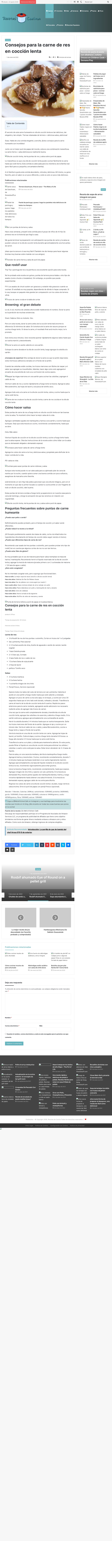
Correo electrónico (12, 1026)
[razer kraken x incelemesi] (56, 1129)
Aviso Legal (29, 1125)
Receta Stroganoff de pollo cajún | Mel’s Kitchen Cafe (86, 359)
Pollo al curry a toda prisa (24, 1065)
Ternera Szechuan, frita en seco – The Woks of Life (37, 187)
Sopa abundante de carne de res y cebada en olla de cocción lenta (38, 879)
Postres (60, 25)
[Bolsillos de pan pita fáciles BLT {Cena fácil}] (61, 957)
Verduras (75, 11)
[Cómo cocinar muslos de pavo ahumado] (15, 957)
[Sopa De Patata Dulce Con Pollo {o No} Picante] (101, 310)
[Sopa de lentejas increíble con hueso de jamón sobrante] (82, 1091)
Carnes (50, 11)
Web (40, 1026)
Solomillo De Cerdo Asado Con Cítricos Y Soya (86, 337)
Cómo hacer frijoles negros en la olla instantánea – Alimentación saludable (100, 129)
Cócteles (59, 11)
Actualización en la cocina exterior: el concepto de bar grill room (25, 1076)
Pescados (51, 25)
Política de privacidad (77, 1125)
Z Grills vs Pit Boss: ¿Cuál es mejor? (98, 232)
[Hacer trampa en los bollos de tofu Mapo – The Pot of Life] (45, 1068)
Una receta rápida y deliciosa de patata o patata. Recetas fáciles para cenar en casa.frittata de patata (63, 1079)
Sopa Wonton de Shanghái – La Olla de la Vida (86, 379)
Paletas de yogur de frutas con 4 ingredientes (99, 76)
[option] (38, 879)
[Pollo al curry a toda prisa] (8, 1068)
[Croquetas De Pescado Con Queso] (8, 1090)
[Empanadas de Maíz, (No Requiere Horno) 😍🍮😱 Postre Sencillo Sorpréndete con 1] (86, 109)
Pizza (101, 11)
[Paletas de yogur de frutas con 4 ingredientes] (86, 77)
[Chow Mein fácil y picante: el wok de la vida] (82, 1080)
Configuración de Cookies (59, 1125)
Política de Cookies (41, 1125)
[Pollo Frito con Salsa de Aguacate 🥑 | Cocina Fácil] (86, 218)
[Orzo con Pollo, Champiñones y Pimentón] (45, 1096)
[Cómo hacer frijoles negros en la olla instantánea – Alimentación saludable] (86, 130)
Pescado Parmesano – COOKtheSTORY (99, 207)
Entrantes (85, 11)
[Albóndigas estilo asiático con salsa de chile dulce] (38, 957)
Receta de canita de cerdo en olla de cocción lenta (99, 242)
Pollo (67, 11)
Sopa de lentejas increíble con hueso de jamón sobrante (99, 1090)
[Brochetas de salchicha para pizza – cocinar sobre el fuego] (86, 89)
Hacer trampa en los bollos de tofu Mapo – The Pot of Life (63, 1067)
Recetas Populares (73, 25)
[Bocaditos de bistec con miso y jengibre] (82, 1068)
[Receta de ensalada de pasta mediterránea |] (8, 1100)
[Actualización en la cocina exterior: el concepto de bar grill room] (8, 1079)
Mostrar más (93, 164)
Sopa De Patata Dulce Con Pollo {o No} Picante (86, 309)
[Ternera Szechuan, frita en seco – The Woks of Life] (11, 192)
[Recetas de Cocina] (21, 18)
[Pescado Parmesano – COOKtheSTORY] (86, 207)
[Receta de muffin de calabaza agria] (86, 149)
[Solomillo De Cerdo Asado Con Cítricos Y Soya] (101, 344)
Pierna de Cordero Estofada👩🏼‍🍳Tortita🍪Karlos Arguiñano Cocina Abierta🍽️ (62, 2)
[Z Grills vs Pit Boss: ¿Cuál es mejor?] (86, 233)
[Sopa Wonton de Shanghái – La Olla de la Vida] (101, 380)
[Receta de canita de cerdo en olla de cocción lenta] (86, 247)
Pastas (94, 11)
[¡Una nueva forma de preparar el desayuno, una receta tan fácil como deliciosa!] (82, 1105)
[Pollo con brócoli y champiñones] (45, 1106)
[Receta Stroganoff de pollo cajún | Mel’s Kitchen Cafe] (101, 365)
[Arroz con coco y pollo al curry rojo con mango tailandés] (101, 325)
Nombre (8, 1017)
